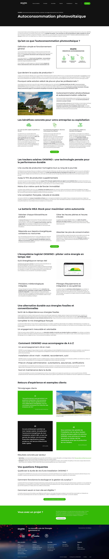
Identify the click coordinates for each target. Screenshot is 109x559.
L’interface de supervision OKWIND (26, 263)
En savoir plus (54, 151)
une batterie (84, 75)
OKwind (20, 12)
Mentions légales (63, 556)
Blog (76, 3)
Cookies (85, 556)
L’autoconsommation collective (63, 103)
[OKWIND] (23, 3)
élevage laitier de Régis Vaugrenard (83, 458)
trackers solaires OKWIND (80, 136)
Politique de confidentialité (75, 556)
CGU (90, 556)
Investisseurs (69, 3)
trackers (73, 34)
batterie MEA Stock (24, 219)
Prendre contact (61, 518)
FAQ (78, 545)
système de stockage (80, 34)
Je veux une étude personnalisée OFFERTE (54, 499)
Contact (87, 3)
